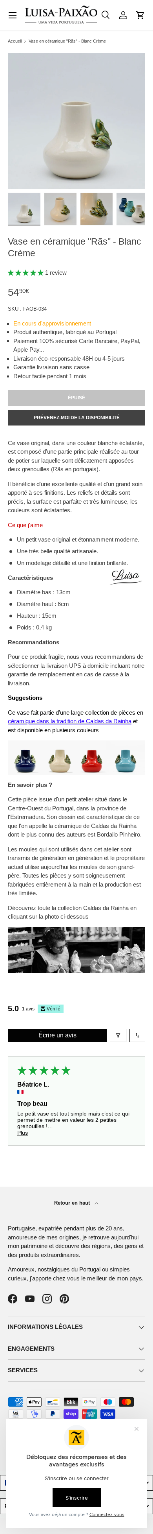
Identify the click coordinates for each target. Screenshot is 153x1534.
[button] (140, 15)
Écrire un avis (57, 1035)
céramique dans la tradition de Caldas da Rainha (69, 721)
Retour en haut (72, 1203)
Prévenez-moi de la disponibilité (77, 417)
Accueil (15, 41)
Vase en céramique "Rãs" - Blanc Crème (67, 41)
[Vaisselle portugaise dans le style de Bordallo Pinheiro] (76, 931)
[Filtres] (118, 1035)
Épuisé (76, 397)
